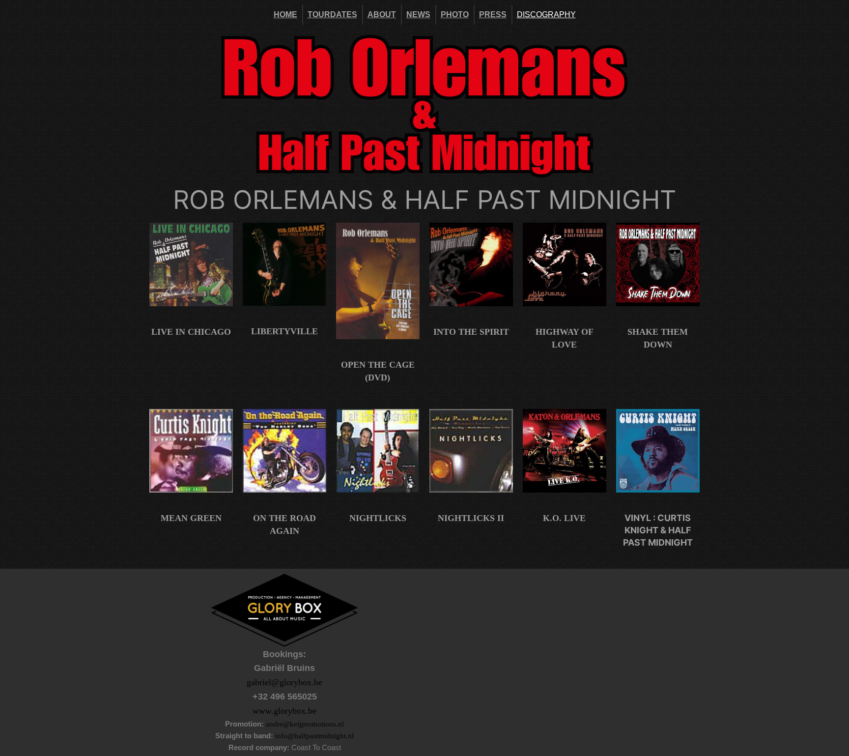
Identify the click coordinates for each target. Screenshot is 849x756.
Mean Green (191, 518)
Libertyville (284, 331)
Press (493, 14)
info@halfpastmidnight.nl (314, 736)
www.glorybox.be (284, 711)
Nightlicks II (471, 518)
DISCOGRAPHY (546, 14)
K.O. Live (564, 518)
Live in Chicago (191, 332)
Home (285, 14)
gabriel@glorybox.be (284, 682)
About (382, 14)
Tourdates (332, 14)
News (418, 14)
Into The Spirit (471, 332)
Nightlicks (377, 518)
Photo (455, 14)
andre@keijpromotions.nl (305, 724)
